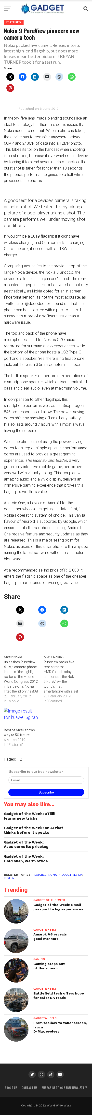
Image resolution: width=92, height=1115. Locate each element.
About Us (11, 1088)
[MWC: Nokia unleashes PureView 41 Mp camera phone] (24, 679)
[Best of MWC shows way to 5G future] (21, 718)
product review (70, 874)
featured (40, 874)
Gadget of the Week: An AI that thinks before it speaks (33, 830)
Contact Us (29, 1088)
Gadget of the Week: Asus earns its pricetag (26, 844)
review (9, 878)
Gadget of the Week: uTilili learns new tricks (29, 816)
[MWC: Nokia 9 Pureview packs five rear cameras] (63, 679)
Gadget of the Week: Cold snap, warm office (26, 858)
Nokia (52, 874)
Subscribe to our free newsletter (64, 1088)
